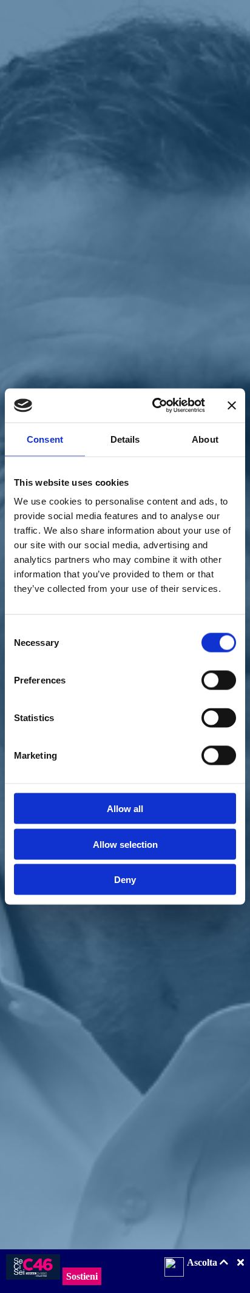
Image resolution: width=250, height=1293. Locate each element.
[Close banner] (232, 405)
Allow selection (125, 844)
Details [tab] (125, 439)
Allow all (125, 809)
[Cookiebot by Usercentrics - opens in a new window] (154, 406)
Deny (125, 880)
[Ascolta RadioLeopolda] (174, 1268)
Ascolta (203, 1262)
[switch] (218, 680)
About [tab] (205, 439)
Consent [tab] (45, 439)
